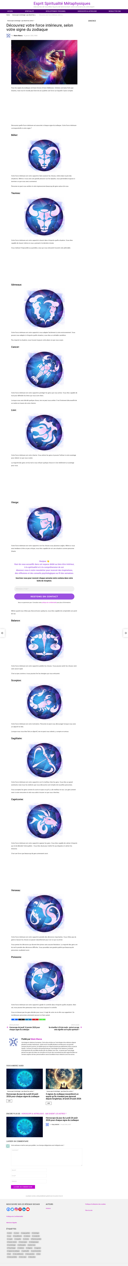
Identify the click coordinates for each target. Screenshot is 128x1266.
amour (17, 1233)
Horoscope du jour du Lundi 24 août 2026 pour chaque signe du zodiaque (22, 1095)
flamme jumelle (36, 1239)
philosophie (22, 1245)
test (9, 1254)
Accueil (10, 11)
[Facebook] (14, 1019)
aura (9, 1236)
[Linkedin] (28, 1019)
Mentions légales (11, 1222)
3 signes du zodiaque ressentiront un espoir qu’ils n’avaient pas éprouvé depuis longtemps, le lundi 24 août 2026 (63, 1096)
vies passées (30, 1254)
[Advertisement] (44, 108)
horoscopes (23, 1242)
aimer (10, 1233)
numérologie (11, 1245)
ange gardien (26, 1233)
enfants (26, 1239)
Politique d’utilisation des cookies (95, 1204)
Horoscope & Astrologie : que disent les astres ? (20, 1091)
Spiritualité (29, 11)
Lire (9, 1101)
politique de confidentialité (49, 602)
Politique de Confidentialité (14, 1216)
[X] (21, 1019)
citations (27, 1236)
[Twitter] (12, 1209)
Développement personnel (56, 11)
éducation (32, 1257)
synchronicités (36, 1251)
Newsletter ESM (115, 11)
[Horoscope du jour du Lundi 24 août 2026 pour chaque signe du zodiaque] (24, 1079)
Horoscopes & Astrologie (87, 11)
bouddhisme (18, 1236)
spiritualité (26, 1251)
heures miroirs (12, 1242)
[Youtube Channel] (28, 1209)
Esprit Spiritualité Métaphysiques (62, 3)
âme (39, 1254)
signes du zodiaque (13, 1251)
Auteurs (48, 1208)
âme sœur (23, 1257)
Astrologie (36, 1233)
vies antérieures (18, 1254)
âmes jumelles (12, 1257)
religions (29, 1248)
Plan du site (88, 1210)
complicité (36, 1236)
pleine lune (32, 1245)
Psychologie (11, 1248)
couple (10, 1239)
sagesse (38, 1248)
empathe (18, 1239)
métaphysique (34, 1242)
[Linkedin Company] (24, 1209)
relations (21, 1248)
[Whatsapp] (42, 1019)
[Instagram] (16, 1209)
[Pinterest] (35, 1019)
